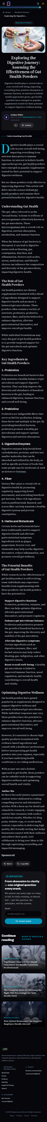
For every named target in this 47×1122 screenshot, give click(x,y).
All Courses (6, 1098)
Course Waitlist (7, 1101)
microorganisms (11, 227)
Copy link (24, 863)
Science (5, 1079)
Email (7, 908)
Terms (26, 1116)
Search (4, 1088)
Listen (28, 125)
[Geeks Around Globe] (5, 1049)
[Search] (38, 4)
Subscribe (25, 921)
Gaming (5, 1082)
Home (4, 1076)
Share (9, 863)
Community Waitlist (33, 1074)
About (12, 1116)
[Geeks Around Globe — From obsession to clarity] (8, 3)
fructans (21, 471)
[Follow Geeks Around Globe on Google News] (15, 125)
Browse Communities (34, 1071)
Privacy (19, 1116)
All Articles (5, 1073)
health (31, 164)
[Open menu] (4, 4)
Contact (34, 1116)
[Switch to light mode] (43, 3)
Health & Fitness (8, 1085)
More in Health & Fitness (32, 937)
